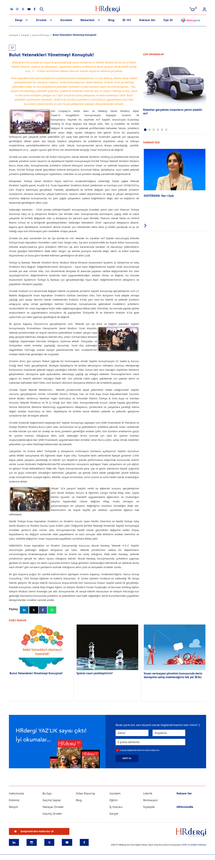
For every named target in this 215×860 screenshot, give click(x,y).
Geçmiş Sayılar (51, 800)
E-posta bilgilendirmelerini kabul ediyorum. (140, 750)
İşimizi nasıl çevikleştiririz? (95, 673)
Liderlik (147, 793)
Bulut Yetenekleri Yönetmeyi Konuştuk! (36, 673)
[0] (192, 9)
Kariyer (114, 813)
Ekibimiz (14, 800)
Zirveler (41, 20)
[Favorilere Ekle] (12, 48)
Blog (111, 20)
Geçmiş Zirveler (52, 813)
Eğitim (114, 800)
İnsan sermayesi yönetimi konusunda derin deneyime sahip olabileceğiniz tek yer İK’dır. (173, 675)
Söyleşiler (149, 807)
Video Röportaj (85, 793)
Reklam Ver (147, 20)
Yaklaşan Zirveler (53, 807)
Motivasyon (150, 800)
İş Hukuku (116, 807)
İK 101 (127, 20)
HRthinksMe (185, 807)
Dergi (19, 20)
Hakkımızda (16, 793)
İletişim (13, 807)
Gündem (66, 20)
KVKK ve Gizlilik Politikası (194, 844)
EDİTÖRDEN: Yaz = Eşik (159, 196)
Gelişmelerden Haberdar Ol (37, 831)
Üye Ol (168, 20)
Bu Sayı (47, 793)
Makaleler (87, 20)
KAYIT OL (127, 758)
